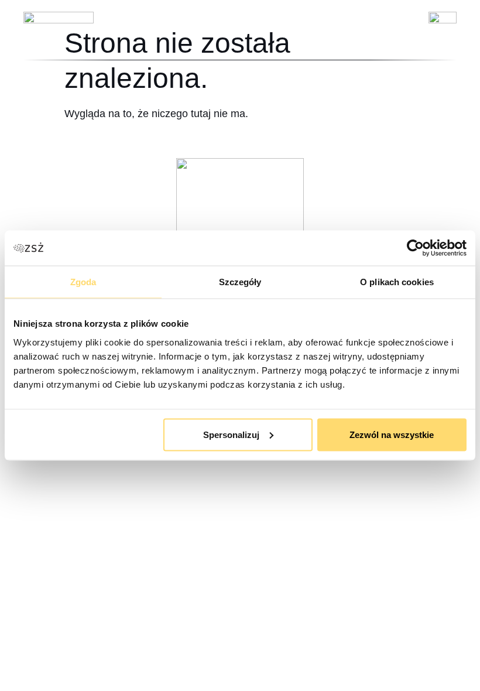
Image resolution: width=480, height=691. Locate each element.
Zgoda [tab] (83, 282)
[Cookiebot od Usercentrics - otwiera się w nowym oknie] (415, 248)
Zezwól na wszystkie (391, 434)
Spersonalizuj (231, 434)
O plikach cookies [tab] (397, 282)
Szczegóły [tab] (240, 282)
